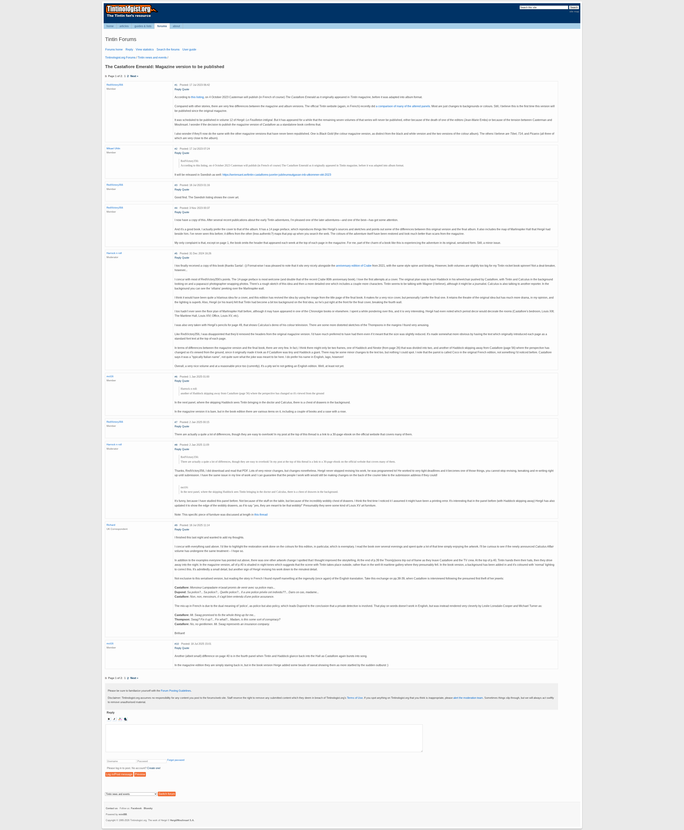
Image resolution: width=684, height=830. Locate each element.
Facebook (136, 808)
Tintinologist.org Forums (120, 57)
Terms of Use (355, 697)
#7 (176, 422)
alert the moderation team (468, 697)
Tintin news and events (152, 57)
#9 (176, 525)
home (110, 26)
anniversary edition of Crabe (354, 265)
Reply (129, 49)
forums (162, 26)
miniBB (123, 814)
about (176, 26)
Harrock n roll (114, 253)
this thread (261, 514)
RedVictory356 (115, 84)
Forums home (114, 49)
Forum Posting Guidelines (176, 690)
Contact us (112, 808)
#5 (176, 253)
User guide (189, 49)
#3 (176, 185)
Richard (111, 524)
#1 (176, 84)
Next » (134, 76)
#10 (177, 643)
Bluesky (148, 808)
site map (574, 11)
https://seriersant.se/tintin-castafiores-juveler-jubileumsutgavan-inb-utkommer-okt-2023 (276, 174)
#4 (176, 208)
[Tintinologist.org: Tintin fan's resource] (131, 16)
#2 (176, 148)
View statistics (145, 49)
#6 (176, 376)
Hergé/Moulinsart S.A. (182, 820)
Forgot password (175, 760)
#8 (176, 444)
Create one (153, 768)
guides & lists (142, 26)
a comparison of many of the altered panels (403, 106)
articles (124, 26)
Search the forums (168, 49)
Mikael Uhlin (113, 148)
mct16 (110, 376)
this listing (197, 97)
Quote (185, 89)
